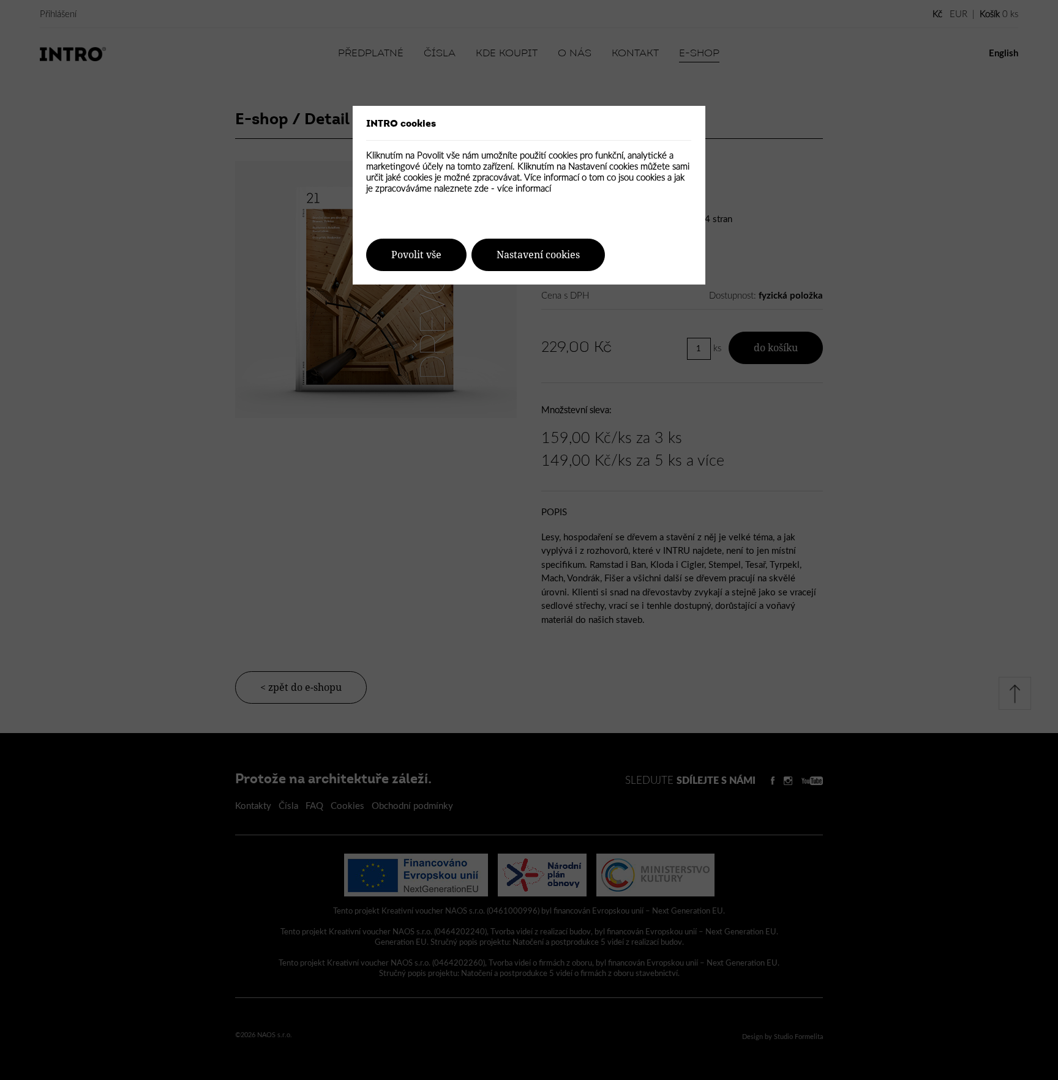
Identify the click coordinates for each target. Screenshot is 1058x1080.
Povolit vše (416, 255)
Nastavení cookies (538, 255)
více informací (524, 188)
